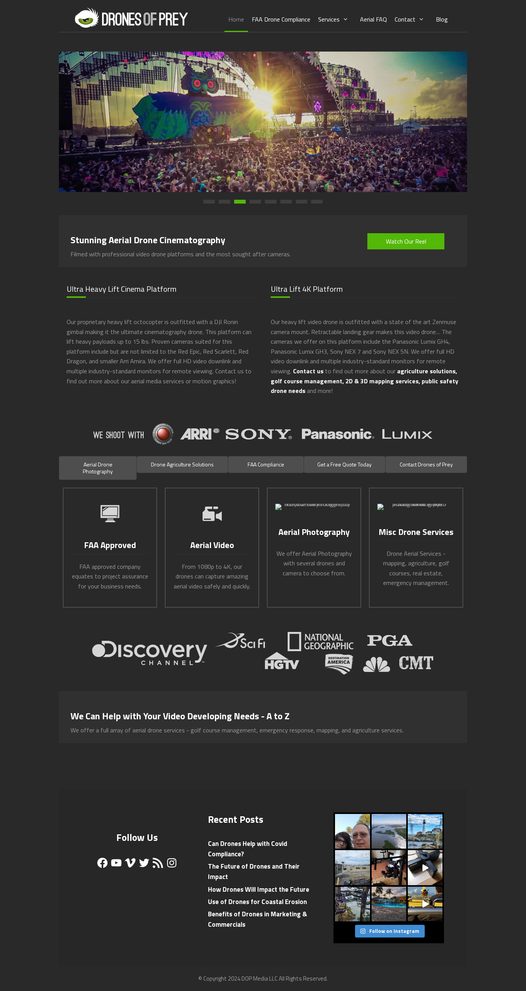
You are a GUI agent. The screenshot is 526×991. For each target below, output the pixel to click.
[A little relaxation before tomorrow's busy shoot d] (389, 904)
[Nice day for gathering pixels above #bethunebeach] (389, 831)
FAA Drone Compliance (281, 19)
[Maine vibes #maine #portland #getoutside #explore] (425, 831)
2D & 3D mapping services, (382, 381)
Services (329, 19)
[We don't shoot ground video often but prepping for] (389, 867)
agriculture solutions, (427, 371)
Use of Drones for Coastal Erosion (257, 902)
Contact (405, 19)
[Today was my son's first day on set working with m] (352, 831)
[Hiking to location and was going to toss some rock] (352, 904)
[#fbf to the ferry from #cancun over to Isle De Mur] (425, 904)
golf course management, (307, 381)
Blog (442, 19)
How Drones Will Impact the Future (258, 889)
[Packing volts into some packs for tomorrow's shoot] (425, 867)
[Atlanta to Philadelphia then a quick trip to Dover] (352, 867)
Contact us (308, 371)
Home (236, 19)
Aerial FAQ (373, 19)
